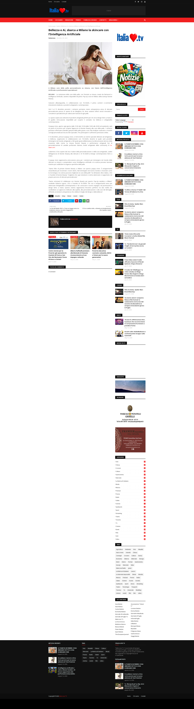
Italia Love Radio (121, 568)
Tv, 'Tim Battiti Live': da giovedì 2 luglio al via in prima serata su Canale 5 (135, 246)
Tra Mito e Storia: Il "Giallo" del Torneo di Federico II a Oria (135, 191)
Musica (130, 487)
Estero (124, 562)
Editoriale (134, 559)
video (130, 539)
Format (130, 562)
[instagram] (142, 1)
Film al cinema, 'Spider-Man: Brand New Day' (133, 205)
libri (130, 536)
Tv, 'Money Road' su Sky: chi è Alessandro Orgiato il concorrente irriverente (134, 166)
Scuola (131, 581)
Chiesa (130, 465)
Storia (132, 584)
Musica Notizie (119, 627)
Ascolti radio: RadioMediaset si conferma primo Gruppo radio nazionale (135, 333)
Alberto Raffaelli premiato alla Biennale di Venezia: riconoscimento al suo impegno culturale (79, 254)
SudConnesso (135, 634)
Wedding (138, 590)
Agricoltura (119, 549)
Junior (130, 568)
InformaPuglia (135, 618)
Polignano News (136, 631)
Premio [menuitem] (78, 20)
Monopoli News (135, 626)
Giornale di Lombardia (122, 614)
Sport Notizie (119, 632)
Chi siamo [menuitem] (59, 20)
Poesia (130, 494)
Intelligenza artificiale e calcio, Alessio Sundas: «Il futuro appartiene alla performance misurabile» (66, 671)
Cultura (130, 471)
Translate (130, 122)
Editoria (126, 559)
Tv (130, 523)
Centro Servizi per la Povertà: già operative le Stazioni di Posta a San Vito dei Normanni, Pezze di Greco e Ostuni (57, 255)
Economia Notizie (120, 612)
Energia (141, 559)
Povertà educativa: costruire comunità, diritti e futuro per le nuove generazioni (101, 254)
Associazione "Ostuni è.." (137, 605)
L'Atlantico (134, 623)
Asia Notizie (118, 604)
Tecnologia (126, 587)
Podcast (130, 491)
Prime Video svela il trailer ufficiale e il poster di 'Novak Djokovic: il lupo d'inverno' (134, 262)
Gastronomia (130, 474)
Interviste (130, 478)
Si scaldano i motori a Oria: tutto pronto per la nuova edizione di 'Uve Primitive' (133, 156)
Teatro (130, 516)
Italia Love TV (63, 696)
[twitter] (138, 1)
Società (137, 581)
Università (130, 590)
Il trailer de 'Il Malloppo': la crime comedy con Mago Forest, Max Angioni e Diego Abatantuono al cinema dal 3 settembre (134, 274)
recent (75, 196)
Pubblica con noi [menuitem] (90, 20)
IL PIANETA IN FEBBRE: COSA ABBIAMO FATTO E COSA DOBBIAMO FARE (133, 146)
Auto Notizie (119, 606)
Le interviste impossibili (123, 574)
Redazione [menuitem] (69, 20)
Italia (132, 565)
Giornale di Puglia (136, 616)
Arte (130, 462)
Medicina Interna (120, 624)
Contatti (64, 2)
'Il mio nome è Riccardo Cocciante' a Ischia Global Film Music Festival (134, 236)
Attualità (57, 196)
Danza (140, 556)
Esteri (117, 562)
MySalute (134, 628)
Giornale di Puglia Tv (121, 617)
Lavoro (133, 571)
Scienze (130, 504)
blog (63, 196)
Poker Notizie (119, 629)
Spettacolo (130, 507)
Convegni (119, 556)
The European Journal (122, 634)
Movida (140, 574)
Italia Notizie (134, 621)
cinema (130, 526)
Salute (58, 26)
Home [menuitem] (50, 20)
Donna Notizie (135, 611)
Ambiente (128, 549)
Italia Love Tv (119, 619)
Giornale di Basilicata (137, 613)
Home (50, 2)
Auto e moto (119, 552)
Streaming (130, 513)
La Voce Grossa (120, 622)
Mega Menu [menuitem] (113, 20)
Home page (51, 26)
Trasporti (134, 587)
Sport (130, 510)
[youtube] (145, 1)
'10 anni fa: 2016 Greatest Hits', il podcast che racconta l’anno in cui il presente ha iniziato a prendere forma (134, 323)
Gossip (118, 565)
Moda (69, 196)
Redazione (52, 38)
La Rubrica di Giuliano (130, 481)
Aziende (128, 552)
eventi (130, 529)
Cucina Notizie (119, 609)
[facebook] (135, 1)
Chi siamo (57, 2)
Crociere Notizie (136, 608)
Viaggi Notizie (135, 636)
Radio (130, 497)
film (130, 533)
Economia (119, 559)
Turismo (130, 520)
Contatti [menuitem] (102, 20)
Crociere (130, 468)
